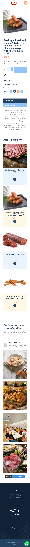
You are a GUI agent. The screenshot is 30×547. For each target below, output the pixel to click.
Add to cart (20, 70)
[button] (26, 543)
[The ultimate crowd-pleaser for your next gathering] (15, 395)
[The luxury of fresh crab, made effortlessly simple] (15, 364)
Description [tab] (9, 100)
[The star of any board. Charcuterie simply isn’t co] (15, 458)
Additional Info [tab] (10, 105)
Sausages (14, 84)
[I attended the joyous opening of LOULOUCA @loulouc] (15, 427)
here (18, 531)
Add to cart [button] (14, 179)
